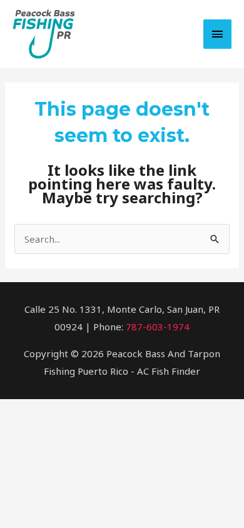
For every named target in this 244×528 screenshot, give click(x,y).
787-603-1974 (158, 326)
